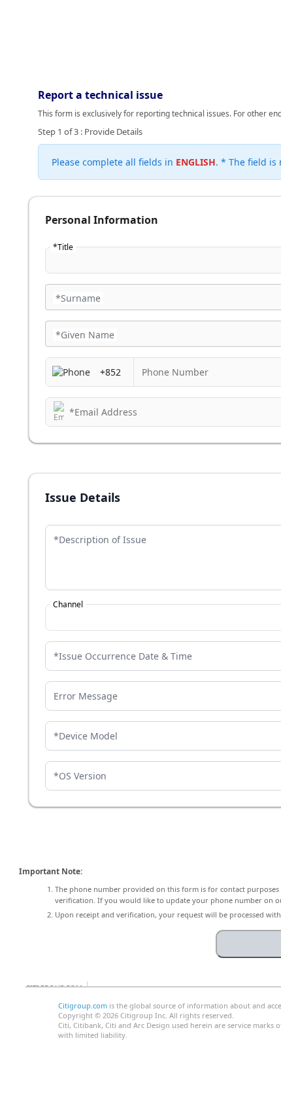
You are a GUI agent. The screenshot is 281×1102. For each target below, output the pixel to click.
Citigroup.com (82, 1005)
